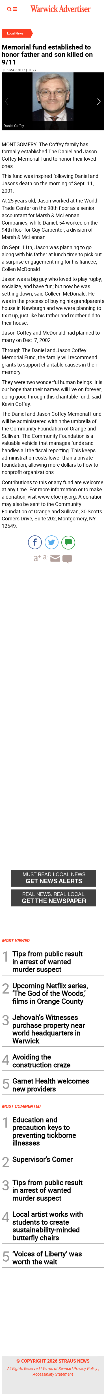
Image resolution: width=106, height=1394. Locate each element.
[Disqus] (53, 640)
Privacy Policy (85, 1368)
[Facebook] (35, 542)
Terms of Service (56, 1368)
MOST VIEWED (15, 940)
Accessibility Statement (53, 1374)
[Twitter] (52, 542)
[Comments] (68, 542)
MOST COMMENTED (21, 1106)
